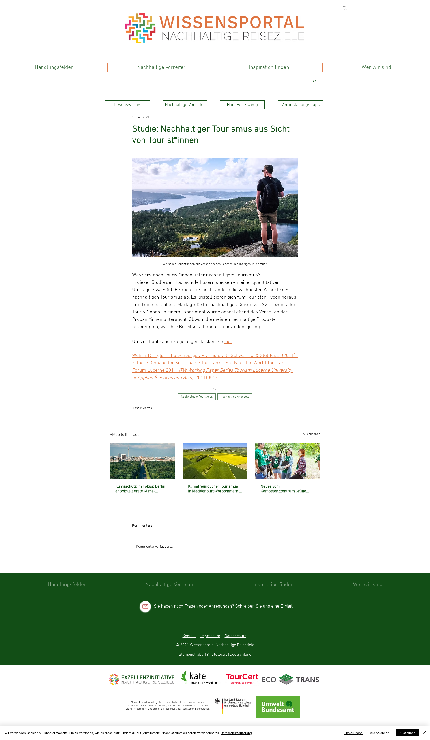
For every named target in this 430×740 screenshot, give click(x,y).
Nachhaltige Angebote (234, 397)
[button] (314, 80)
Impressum (210, 636)
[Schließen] (424, 732)
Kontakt (189, 636)
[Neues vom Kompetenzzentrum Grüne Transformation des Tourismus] (287, 461)
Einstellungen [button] (353, 733)
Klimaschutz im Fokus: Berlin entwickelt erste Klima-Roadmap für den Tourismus (140, 489)
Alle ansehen (311, 434)
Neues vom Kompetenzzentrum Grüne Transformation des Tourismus (287, 489)
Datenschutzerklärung (236, 733)
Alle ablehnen (379, 733)
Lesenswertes (142, 408)
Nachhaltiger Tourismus (197, 397)
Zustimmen (407, 733)
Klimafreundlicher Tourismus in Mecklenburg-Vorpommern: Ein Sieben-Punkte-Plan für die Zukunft (215, 489)
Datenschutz (235, 636)
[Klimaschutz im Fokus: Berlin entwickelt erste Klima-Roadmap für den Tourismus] (142, 461)
